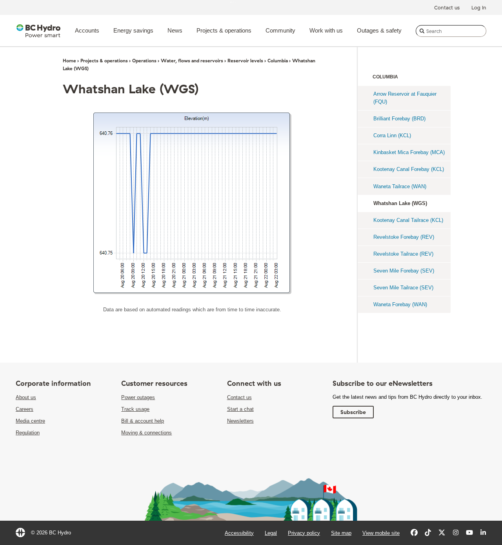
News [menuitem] (174, 30)
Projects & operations (104, 61)
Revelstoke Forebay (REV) (403, 237)
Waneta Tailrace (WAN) (399, 186)
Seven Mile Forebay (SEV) (403, 271)
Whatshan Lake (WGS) (400, 203)
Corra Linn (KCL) (392, 135)
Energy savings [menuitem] (133, 30)
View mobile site (381, 533)
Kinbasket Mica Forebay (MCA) (409, 152)
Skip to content (246, 1)
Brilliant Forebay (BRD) (399, 119)
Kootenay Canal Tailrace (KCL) (408, 220)
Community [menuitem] (280, 30)
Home (69, 61)
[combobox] (451, 31)
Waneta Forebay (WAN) (400, 304)
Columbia (277, 61)
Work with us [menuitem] (326, 30)
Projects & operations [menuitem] (223, 30)
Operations (144, 61)
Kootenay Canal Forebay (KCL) (408, 169)
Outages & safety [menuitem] (379, 30)
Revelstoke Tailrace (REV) (403, 254)
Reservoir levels (245, 61)
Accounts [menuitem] (87, 30)
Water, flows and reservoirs (192, 61)
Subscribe (353, 412)
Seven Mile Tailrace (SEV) (403, 288)
